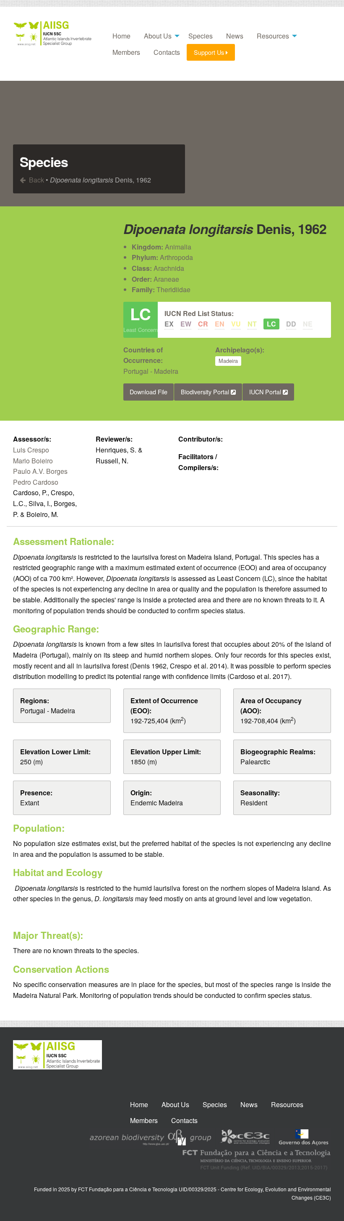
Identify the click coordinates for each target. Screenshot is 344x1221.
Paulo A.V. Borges (40, 471)
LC (271, 324)
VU (236, 324)
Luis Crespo (31, 450)
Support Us (210, 52)
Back (35, 180)
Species (200, 36)
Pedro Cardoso (35, 482)
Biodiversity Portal (206, 391)
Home (121, 36)
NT (252, 324)
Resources (273, 36)
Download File (148, 391)
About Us (158, 36)
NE (308, 324)
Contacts (167, 52)
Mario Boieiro (33, 460)
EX (169, 324)
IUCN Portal (266, 391)
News (234, 36)
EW (185, 324)
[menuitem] (121, 36)
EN (219, 324)
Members (126, 52)
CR (203, 324)
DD (291, 324)
